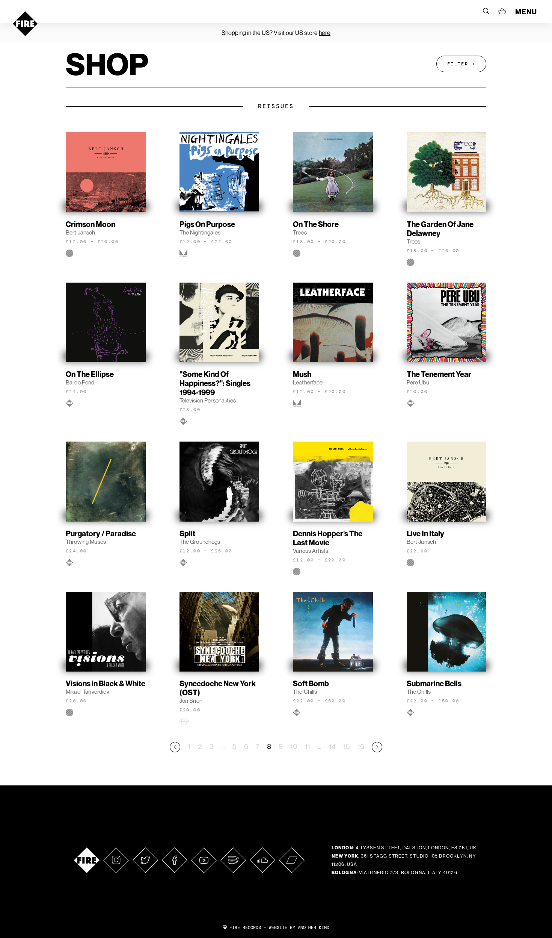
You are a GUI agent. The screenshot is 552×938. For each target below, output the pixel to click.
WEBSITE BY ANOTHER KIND (299, 927)
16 (360, 746)
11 (307, 746)
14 (332, 746)
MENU (526, 12)
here (324, 32)
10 (293, 746)
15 (346, 746)
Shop (107, 64)
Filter (457, 64)
